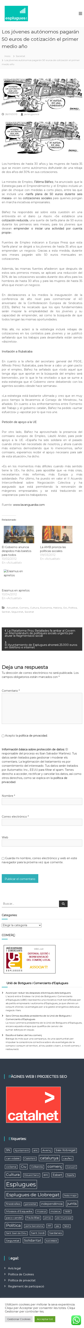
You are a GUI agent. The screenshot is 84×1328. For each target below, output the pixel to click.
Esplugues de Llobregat (32, 1194)
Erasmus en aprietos (15, 590)
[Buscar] (63, 904)
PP (49, 1225)
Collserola (37, 1166)
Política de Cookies (21, 1274)
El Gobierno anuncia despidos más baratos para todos (16, 551)
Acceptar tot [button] (45, 1319)
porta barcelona (34, 1226)
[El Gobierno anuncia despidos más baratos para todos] (19, 534)
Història (57, 607)
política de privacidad (33, 735)
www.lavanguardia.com (29, 505)
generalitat (30, 1204)
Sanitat (6, 611)
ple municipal (64, 1217)
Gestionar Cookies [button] (18, 1319)
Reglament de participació (26, 1286)
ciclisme (11, 1166)
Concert (71, 1167)
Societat (20, 56)
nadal (67, 1211)
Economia (46, 607)
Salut (66, 1226)
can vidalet (13, 1158)
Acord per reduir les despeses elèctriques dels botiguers (38, 992)
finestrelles (13, 1203)
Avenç (46, 1150)
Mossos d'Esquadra (19, 1211)
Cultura (34, 607)
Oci (65, 607)
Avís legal (14, 1268)
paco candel (14, 1217)
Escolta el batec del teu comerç (24, 1035)
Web (5, 837)
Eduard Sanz (31, 1175)
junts (72, 1203)
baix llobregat (66, 1150)
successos (51, 1240)
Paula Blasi (33, 1217)
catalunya (49, 1158)
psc (57, 1226)
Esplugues (21, 1184)
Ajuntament (22, 1150)
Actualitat (12, 607)
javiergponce (31, 114)
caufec (67, 1158)
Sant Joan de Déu (16, 1233)
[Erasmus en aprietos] (19, 578)
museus (41, 1211)
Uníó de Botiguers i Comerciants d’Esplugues (37, 983)
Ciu (23, 1166)
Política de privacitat (22, 1280)
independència (52, 1204)
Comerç (24, 607)
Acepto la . (26, 735)
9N (8, 1150)
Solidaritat (32, 1240)
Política (72, 607)
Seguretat (17, 611)
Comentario (11, 690)
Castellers (29, 1158)
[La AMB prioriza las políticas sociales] (57, 534)
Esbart (57, 1175)
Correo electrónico (15, 816)
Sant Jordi (38, 1233)
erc (46, 1175)
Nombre (8, 796)
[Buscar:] (30, 903)
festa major (70, 1195)
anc (35, 1150)
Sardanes (55, 1233)
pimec (48, 1217)
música (55, 1211)
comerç (54, 1166)
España (70, 1175)
